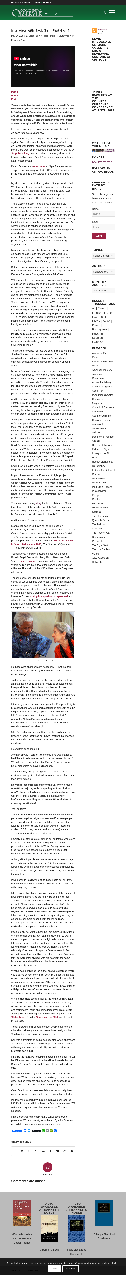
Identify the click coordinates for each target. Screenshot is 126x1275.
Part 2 (14, 95)
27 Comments (32, 36)
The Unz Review (101, 549)
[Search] (102, 12)
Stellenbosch (19, 1017)
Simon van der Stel (47, 1017)
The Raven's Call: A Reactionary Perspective (102, 536)
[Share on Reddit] (64, 1151)
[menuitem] (21, 2)
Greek (96, 321)
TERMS (36, 2)
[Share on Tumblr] (50, 1151)
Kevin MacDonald (19, 40)
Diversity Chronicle (102, 445)
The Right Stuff (100, 545)
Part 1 (14, 91)
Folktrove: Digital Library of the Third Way (102, 453)
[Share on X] (22, 1151)
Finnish (97, 312)
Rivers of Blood (100, 507)
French (108, 312)
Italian (106, 321)
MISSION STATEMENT (20, 2)
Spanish (97, 337)
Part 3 (14, 99)
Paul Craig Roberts (102, 486)
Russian (97, 333)
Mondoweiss (99, 478)
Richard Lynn (99, 503)
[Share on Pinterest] (36, 1151)
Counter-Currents (101, 415)
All (93, 308)
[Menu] (110, 12)
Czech (102, 308)
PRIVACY (47, 2)
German (99, 316)
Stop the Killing (20, 153)
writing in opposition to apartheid (49, 596)
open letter (39, 166)
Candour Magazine (102, 386)
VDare (95, 553)
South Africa (64, 36)
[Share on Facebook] (15, 1151)
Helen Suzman (28, 561)
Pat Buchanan (99, 482)
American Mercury (102, 369)
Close (55, 1269)
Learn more (70, 1269)
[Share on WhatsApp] (29, 1151)
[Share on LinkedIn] (43, 1151)
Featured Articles (50, 36)
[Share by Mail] (71, 1151)
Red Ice (96, 499)
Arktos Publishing (101, 382)
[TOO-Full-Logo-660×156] (42, 12)
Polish (96, 325)
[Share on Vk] (57, 1151)
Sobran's (97, 511)
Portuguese (99, 329)
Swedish (97, 342)
